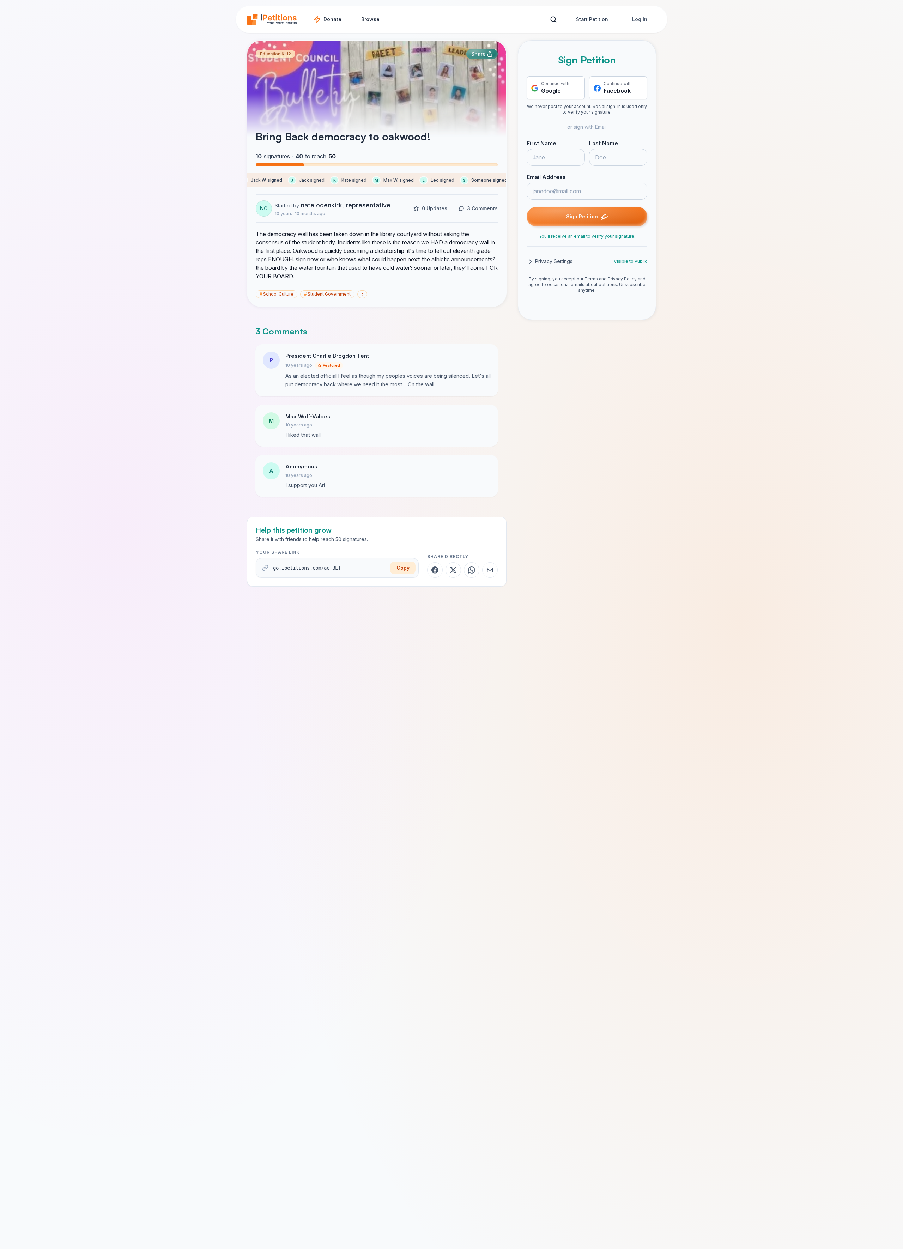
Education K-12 (275, 53)
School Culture (276, 294)
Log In (639, 19)
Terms (591, 279)
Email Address (546, 177)
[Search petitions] (553, 19)
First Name (541, 143)
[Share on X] (453, 570)
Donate (332, 19)
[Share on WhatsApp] (471, 570)
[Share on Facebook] (435, 570)
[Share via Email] (490, 570)
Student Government (327, 294)
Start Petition (592, 19)
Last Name (603, 143)
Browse (370, 19)
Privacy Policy (622, 279)
